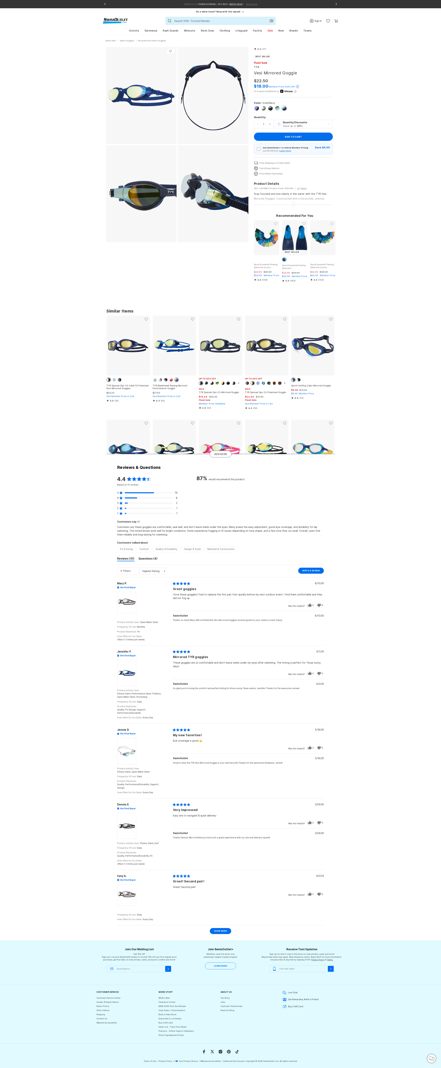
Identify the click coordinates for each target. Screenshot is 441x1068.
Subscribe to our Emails (169, 1018)
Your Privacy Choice (188, 1061)
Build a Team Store (167, 1014)
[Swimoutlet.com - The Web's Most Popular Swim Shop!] (115, 20)
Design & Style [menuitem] (192, 549)
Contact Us (101, 1018)
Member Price (276, 86)
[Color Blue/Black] (256, 108)
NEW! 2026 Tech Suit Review (172, 1006)
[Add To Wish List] (171, 51)
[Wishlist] (328, 21)
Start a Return (103, 1010)
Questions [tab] (148, 559)
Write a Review (313, 571)
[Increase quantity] (270, 124)
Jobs (222, 1002)
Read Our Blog (227, 1010)
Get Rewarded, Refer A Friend (303, 999)
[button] (260, 49)
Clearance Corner (166, 1002)
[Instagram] (220, 1052)
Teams (307, 30)
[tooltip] (138, 521)
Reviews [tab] (125, 559)
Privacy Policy (318, 959)
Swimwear (151, 30)
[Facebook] (204, 1052)
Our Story (225, 998)
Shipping (100, 1014)
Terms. (330, 959)
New (281, 30)
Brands (293, 30)
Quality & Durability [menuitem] (166, 549)
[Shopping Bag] (336, 21)
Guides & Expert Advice (107, 1002)
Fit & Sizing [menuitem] (126, 549)
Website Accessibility (106, 1023)
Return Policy (102, 1006)
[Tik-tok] (237, 1052)
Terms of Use (150, 1061)
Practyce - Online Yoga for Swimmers (176, 1031)
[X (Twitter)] (212, 1052)
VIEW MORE (220, 454)
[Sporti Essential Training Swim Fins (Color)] (323, 237)
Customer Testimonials (231, 1006)
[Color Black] (270, 108)
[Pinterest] (229, 1052)
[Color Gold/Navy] (284, 108)
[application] (431, 1059)
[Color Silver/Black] (263, 108)
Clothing (225, 30)
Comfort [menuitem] (144, 549)
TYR (256, 67)
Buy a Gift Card (165, 1023)
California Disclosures (234, 1061)
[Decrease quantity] (257, 124)
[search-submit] (169, 21)
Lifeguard (241, 30)
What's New (164, 998)
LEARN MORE (220, 966)
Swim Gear (207, 30)
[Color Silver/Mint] (277, 108)
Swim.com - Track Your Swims (172, 1027)
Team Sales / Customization (171, 1010)
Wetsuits (189, 30)
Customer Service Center (108, 998)
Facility (257, 30)
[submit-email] (168, 969)
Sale (270, 30)
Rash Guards (170, 30)
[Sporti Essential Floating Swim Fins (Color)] (266, 237)
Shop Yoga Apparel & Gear (171, 1035)
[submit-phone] (331, 969)
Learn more (285, 150)
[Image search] (271, 21)
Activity (134, 30)
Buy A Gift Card (295, 1006)
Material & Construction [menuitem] (221, 549)
